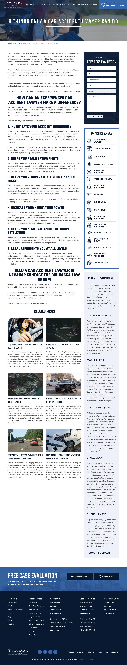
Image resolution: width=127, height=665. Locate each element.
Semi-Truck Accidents (36, 606)
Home (10, 43)
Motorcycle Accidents (36, 620)
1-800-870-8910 (108, 576)
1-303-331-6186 (55, 613)
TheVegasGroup (89, 659)
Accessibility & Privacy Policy (86, 652)
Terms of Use (103, 652)
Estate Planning (34, 635)
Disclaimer (114, 652)
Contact (84, 4)
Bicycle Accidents (35, 617)
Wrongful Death (34, 609)
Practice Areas (31, 4)
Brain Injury (33, 628)
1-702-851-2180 (109, 613)
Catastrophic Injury (35, 613)
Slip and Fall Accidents (36, 624)
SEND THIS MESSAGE (95, 116)
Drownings (32, 631)
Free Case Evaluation (80, 576)
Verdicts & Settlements (56, 4)
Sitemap (71, 652)
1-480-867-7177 (85, 613)
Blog (78, 4)
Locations (93, 4)
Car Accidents (33, 602)
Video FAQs (71, 4)
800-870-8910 (55, 630)
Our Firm (42, 4)
